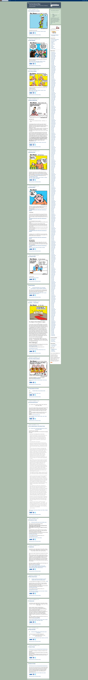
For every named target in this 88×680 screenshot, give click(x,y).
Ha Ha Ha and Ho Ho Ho (33, 402)
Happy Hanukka (39, 566)
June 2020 (52, 252)
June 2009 (52, 103)
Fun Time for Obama (32, 71)
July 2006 (52, 64)
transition (44, 31)
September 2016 (53, 201)
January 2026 (53, 326)
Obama (39, 31)
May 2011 (52, 129)
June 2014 (52, 171)
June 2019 (52, 238)
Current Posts (53, 335)
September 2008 (53, 93)
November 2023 (53, 298)
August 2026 (53, 334)
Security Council (44, 142)
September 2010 (53, 120)
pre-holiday (43, 247)
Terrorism (34, 178)
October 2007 (53, 81)
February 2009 (53, 99)
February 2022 (53, 274)
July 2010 (52, 118)
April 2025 (52, 317)
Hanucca (30, 566)
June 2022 (52, 279)
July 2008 (52, 91)
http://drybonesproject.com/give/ (33, 176)
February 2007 (53, 72)
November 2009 (53, 109)
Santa (36, 567)
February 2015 (53, 180)
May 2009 (52, 102)
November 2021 (53, 271)
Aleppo (32, 61)
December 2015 (53, 191)
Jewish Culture (31, 567)
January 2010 (53, 111)
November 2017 (53, 217)
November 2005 (53, 55)
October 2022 (53, 283)
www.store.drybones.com (37, 378)
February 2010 (53, 112)
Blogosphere (53, 41)
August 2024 (53, 308)
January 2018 (53, 219)
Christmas (37, 177)
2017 (31, 31)
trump (33, 143)
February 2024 (53, 301)
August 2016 (53, 200)
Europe (40, 177)
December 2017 (53, 218)
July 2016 (52, 199)
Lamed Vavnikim (36, 349)
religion (46, 416)
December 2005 (53, 56)
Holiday (41, 416)
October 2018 (53, 229)
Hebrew (37, 247)
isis (44, 177)
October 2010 (53, 121)
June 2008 (52, 90)
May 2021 (52, 264)
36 (31, 349)
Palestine (41, 61)
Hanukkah (35, 566)
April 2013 (52, 155)
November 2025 (53, 324)
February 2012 (53, 139)
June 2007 (52, 76)
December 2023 (53, 299)
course (32, 247)
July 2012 (52, 145)
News (35, 277)
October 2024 (53, 310)
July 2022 (52, 280)
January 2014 (53, 165)
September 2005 (53, 53)
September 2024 (53, 309)
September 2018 (53, 228)
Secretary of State (33, 393)
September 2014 (53, 174)
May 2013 (52, 156)
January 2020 (53, 246)
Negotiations (30, 293)
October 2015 (53, 189)
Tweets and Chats (32, 629)
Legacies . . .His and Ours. (34, 302)
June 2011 (52, 130)
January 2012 (53, 138)
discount (34, 247)
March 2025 (52, 316)
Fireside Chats (37, 637)
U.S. (38, 293)
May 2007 (52, 75)
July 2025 (52, 319)
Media (40, 637)
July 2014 (52, 172)
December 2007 (53, 83)
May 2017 (52, 210)
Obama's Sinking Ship (33, 100)
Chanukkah (32, 416)
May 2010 (52, 116)
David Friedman (32, 285)
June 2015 (52, 184)
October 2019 (53, 243)
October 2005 (53, 54)
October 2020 (53, 256)
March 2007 (52, 73)
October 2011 (53, 135)
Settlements (33, 91)
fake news (32, 277)
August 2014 (53, 173)
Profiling (52, 47)
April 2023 (52, 290)
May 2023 (52, 291)
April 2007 (52, 74)
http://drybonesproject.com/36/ (38, 174)
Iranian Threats (53, 48)
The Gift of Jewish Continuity (34, 358)
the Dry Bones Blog (34, 4)
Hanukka (42, 177)
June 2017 (52, 211)
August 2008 (53, 92)
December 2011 (53, 137)
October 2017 (53, 216)
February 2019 (53, 234)
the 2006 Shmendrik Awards (55, 39)
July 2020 (52, 253)
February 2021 (53, 261)
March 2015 (52, 181)
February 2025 (53, 315)
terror (31, 178)
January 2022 (53, 273)
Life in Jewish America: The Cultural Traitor (37, 426)
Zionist (45, 672)
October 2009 (53, 108)
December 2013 (53, 164)
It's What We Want (32, 256)
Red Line (42, 349)
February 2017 (53, 207)
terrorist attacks (37, 178)
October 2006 (53, 67)
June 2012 (52, 144)
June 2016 (52, 198)
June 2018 (52, 225)
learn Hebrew (40, 247)
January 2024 (53, 300)
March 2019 (52, 235)
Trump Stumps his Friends (34, 388)
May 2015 (52, 183)
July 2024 (52, 307)
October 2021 (53, 270)
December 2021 (53, 272)
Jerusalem (45, 292)
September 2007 (53, 80)
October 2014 (53, 175)
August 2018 (53, 227)
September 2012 (53, 147)
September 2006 (53, 66)
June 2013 (52, 157)
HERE (47, 581)
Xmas (42, 567)
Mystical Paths (53, 341)
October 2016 (53, 202)
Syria (44, 349)
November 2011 (53, 136)
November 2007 (53, 82)
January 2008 (53, 84)
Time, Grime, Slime (53, 40)
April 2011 (52, 128)
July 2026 (52, 333)
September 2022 (53, 282)
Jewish (43, 416)
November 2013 (53, 163)
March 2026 (52, 328)
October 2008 (53, 94)
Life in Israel (53, 340)
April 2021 (52, 263)
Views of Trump (32, 646)
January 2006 (53, 57)
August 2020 (53, 254)
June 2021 (52, 265)
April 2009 (52, 101)
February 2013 (53, 153)
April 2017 (52, 209)
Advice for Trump (32, 663)
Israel (36, 61)
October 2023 (53, 297)
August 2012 (53, 146)
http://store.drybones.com (36, 414)
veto (36, 91)
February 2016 (53, 193)
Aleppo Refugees (32, 40)
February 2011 (53, 126)
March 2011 (52, 127)
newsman (37, 277)
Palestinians (34, 293)
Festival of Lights (39, 619)
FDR (34, 637)
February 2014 (53, 166)
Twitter (47, 637)
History (36, 537)
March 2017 (52, 208)
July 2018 (52, 226)
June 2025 (52, 318)
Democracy (52, 46)
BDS (31, 177)
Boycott (34, 537)
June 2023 (52, 292)
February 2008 (53, 85)
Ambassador (32, 292)
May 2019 (52, 237)
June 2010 (52, 117)
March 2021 (52, 262)
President (41, 31)
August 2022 (53, 281)
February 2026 (53, 327)
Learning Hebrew (32, 187)
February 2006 (53, 58)
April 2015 (52, 182)
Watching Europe (32, 152)
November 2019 (53, 244)
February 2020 (53, 247)
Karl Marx (40, 537)
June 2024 (52, 306)
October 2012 (53, 148)
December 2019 (53, 245)
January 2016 (53, 192)
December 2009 (53, 110)
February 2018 (53, 220)
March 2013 (52, 154)
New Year (36, 31)
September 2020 (53, 255)
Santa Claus (39, 567)
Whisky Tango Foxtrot (33, 576)
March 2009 (52, 100)
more (51, 23)
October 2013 (53, 162)
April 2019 (52, 236)
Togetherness (31, 546)
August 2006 (53, 65)
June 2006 (52, 63)
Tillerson (37, 393)
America (34, 31)
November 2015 (53, 190)
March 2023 (52, 289)
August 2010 (53, 119)
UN (35, 91)
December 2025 (53, 325)
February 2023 (53, 288)
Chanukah (34, 177)
